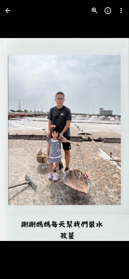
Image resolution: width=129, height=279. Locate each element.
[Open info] (107, 10)
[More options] (121, 10)
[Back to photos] (8, 11)
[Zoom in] (94, 10)
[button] (18, 139)
